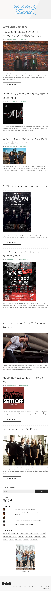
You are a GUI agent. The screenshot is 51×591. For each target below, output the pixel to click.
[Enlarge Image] (5, 44)
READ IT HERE (25, 571)
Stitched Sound (22, 101)
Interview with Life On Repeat (21, 429)
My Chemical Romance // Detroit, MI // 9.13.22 (25, 509)
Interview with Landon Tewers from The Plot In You (26, 517)
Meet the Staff (29, 536)
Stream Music (18, 539)
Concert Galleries (34, 533)
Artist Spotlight (15, 533)
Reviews (11, 539)
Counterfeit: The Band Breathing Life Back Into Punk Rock (28, 520)
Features (43, 533)
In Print (14, 536)
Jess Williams (22, 39)
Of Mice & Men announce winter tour (25, 186)
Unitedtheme (46, 588)
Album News (6, 533)
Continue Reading (12, 84)
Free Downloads (7, 536)
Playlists (5, 539)
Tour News (26, 539)
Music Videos (37, 536)
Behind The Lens (24, 533)
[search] (48, 21)
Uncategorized (34, 539)
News (44, 536)
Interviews (21, 536)
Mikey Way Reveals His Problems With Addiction (25, 524)
